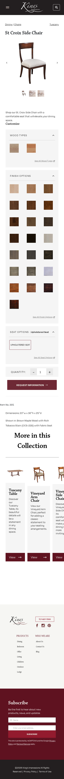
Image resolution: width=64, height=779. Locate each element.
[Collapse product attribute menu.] (53, 134)
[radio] (14, 148)
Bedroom (20, 646)
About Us (39, 641)
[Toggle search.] (56, 7)
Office (19, 652)
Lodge (19, 672)
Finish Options (20, 175)
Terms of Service (23, 744)
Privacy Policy (30, 771)
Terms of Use (45, 771)
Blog (37, 652)
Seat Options (19, 332)
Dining (8, 24)
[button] (6, 61)
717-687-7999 (45, 619)
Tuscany (54, 24)
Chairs (17, 24)
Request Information (30, 385)
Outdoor (20, 667)
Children (20, 662)
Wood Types (18, 135)
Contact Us (40, 646)
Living (19, 657)
